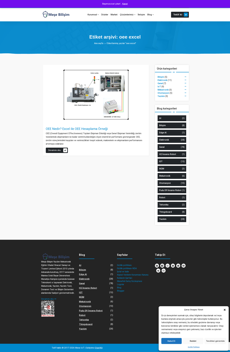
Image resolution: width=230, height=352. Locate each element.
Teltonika (163, 204)
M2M (161, 168)
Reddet (193, 341)
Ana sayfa (98, 43)
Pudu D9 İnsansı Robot (170, 190)
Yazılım (58, 123)
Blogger (120, 291)
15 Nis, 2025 (54, 119)
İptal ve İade (123, 271)
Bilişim (161, 77)
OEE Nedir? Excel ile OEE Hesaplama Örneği (77, 128)
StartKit (99, 348)
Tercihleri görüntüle (215, 341)
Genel (51, 123)
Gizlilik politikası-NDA (127, 268)
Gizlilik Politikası (194, 347)
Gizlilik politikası (124, 265)
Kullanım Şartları (124, 278)
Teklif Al (177, 14)
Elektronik (162, 80)
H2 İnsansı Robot (167, 154)
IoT (159, 86)
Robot (162, 197)
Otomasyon (163, 93)
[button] (224, 309)
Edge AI (163, 132)
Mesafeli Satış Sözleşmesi (129, 281)
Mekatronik (163, 90)
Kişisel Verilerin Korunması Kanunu (132, 275)
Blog (119, 287)
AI (160, 118)
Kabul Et (171, 341)
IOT (161, 161)
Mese (53, 116)
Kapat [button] (125, 4)
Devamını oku (54, 150)
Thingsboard (165, 212)
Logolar (120, 284)
